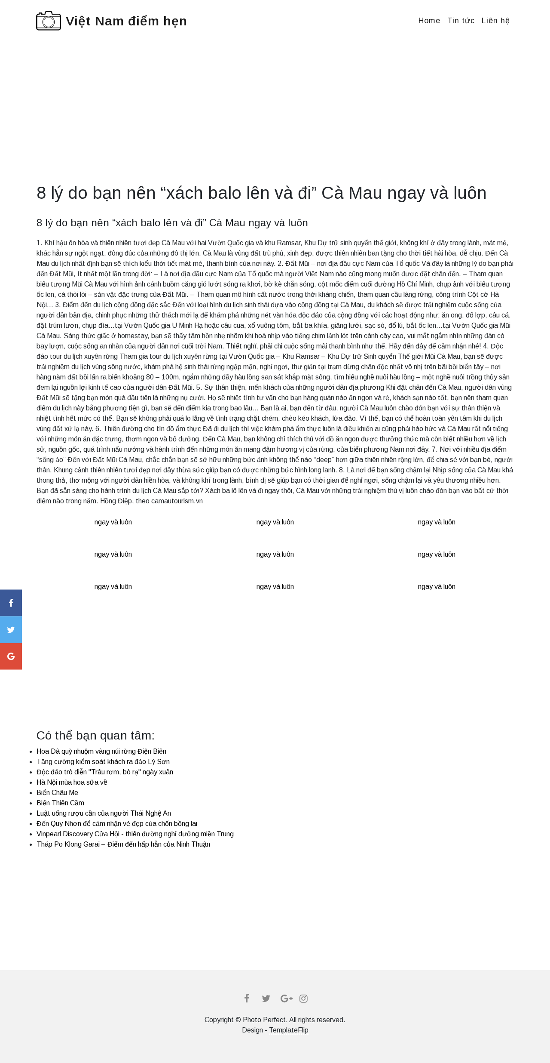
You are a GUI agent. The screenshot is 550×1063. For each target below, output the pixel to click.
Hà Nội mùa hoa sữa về (72, 782)
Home (429, 20)
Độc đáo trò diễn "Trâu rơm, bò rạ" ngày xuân (105, 772)
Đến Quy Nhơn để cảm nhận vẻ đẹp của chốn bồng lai (117, 823)
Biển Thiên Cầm (60, 803)
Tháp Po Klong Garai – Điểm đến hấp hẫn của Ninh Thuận (123, 844)
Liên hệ (496, 20)
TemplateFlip (289, 1030)
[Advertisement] (275, 122)
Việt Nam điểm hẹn (126, 21)
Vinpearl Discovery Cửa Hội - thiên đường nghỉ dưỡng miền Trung (135, 834)
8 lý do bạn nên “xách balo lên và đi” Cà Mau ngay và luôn (172, 222)
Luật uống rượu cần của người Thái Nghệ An (104, 813)
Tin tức (461, 20)
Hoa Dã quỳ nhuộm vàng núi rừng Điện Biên (101, 751)
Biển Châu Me (57, 792)
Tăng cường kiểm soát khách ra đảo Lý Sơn (103, 761)
